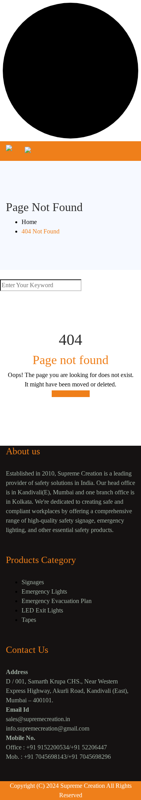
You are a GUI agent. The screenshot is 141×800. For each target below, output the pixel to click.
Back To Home (71, 393)
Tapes (29, 619)
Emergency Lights (44, 591)
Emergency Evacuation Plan (57, 601)
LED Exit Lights (42, 610)
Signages (33, 582)
